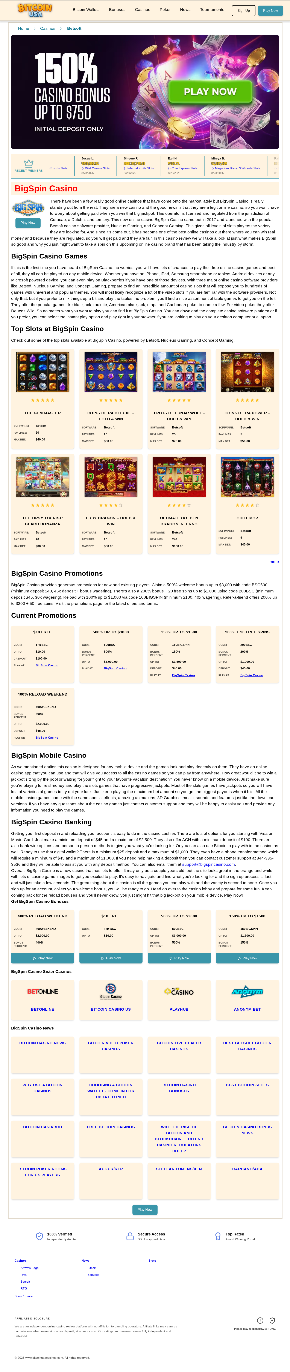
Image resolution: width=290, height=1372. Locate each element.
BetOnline (42, 1009)
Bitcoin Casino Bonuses (179, 1088)
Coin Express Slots (171, 168)
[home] (35, 17)
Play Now (270, 10)
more (274, 561)
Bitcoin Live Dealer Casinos (179, 1046)
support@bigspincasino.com (208, 864)
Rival (24, 1274)
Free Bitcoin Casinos (111, 1127)
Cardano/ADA (247, 1169)
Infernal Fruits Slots (128, 168)
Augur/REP (111, 1169)
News (185, 9)
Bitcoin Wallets (86, 9)
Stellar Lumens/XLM (179, 1169)
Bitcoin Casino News (42, 1043)
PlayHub (179, 1009)
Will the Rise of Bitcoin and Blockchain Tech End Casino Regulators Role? (179, 1139)
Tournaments (212, 9)
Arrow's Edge (30, 1268)
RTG (24, 1288)
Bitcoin (92, 1268)
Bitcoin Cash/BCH (42, 1127)
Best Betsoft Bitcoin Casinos (247, 1046)
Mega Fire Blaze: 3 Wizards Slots (224, 168)
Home (23, 28)
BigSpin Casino (47, 665)
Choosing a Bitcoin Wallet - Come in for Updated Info (110, 1091)
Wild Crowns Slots (85, 168)
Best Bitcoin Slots (247, 1085)
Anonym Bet (247, 1009)
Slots (152, 1260)
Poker (165, 9)
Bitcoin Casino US (111, 1009)
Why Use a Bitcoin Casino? (43, 1088)
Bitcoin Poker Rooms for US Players (42, 1172)
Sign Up (243, 10)
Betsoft (25, 1281)
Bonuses (117, 9)
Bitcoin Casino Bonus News (247, 1130)
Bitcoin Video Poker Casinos (111, 1046)
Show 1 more (24, 1296)
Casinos (142, 9)
